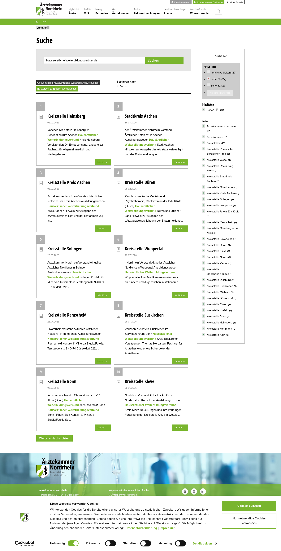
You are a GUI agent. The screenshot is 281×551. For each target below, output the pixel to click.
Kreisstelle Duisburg (219, 279)
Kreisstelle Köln (216, 334)
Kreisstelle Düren (140, 182)
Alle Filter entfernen (220, 92)
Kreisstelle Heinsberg (66, 116)
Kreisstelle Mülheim (218, 292)
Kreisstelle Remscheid (66, 315)
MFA (87, 11)
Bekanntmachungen (147, 11)
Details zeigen (202, 543)
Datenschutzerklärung (141, 528)
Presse (175, 11)
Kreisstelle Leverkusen (220, 238)
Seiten (210, 109)
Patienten (101, 11)
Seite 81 (216, 85)
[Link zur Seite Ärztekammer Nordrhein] (37, 22)
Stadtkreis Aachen (141, 116)
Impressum (167, 528)
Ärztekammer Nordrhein (221, 126)
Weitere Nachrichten (54, 438)
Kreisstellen (214, 142)
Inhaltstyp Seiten (221, 72)
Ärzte (74, 11)
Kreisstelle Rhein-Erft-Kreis (223, 211)
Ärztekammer (121, 11)
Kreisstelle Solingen (64, 248)
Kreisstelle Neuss (217, 257)
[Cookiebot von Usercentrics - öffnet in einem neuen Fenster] (24, 543)
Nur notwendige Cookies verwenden (249, 521)
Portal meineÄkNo (182, 2)
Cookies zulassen (249, 505)
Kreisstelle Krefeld (217, 310)
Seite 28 (216, 79)
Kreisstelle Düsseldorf (220, 298)
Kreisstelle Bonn (61, 381)
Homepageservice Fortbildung (209, 2)
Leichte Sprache (236, 2)
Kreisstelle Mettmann (219, 328)
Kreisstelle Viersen (218, 263)
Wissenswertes (200, 11)
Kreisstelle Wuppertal (144, 248)
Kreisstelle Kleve (139, 381)
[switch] (110, 543)
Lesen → (102, 162)
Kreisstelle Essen (217, 304)
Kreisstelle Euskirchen (144, 315)
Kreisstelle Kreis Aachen (68, 182)
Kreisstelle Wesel (217, 159)
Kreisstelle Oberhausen (221, 187)
